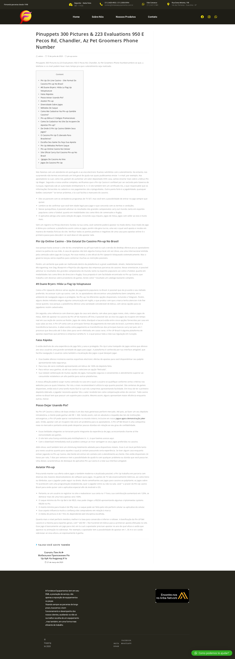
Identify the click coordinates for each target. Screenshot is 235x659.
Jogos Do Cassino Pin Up (52, 162)
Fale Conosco (152, 3)
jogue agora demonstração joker (130, 418)
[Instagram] (209, 17)
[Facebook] (202, 17)
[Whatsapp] (216, 17)
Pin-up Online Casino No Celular (55, 149)
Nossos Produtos (126, 16)
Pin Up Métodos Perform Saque (55, 145)
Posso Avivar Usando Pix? (52, 97)
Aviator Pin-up (47, 101)
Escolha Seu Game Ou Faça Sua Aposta (58, 142)
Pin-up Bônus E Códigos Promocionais (58, 118)
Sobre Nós (98, 16)
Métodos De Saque (49, 108)
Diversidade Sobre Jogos (52, 104)
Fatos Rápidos (47, 94)
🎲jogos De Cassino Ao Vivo (53, 159)
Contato (152, 16)
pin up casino (72, 56)
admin (40, 56)
